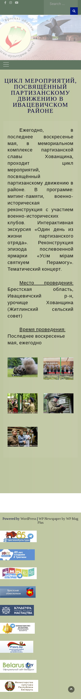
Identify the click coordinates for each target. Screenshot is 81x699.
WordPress (28, 518)
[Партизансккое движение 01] (23, 367)
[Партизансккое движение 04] (58, 403)
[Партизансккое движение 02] (58, 368)
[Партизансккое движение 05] (23, 436)
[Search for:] (63, 3)
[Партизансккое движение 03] (23, 403)
